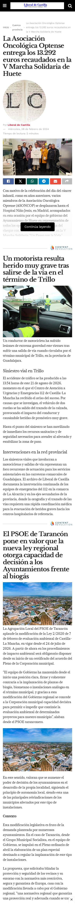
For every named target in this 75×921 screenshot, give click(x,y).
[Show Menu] (5, 5)
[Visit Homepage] (37, 5)
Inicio (6, 27)
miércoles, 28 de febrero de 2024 (28, 129)
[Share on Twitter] (20, 181)
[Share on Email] (55, 181)
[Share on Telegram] (44, 181)
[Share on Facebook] (8, 181)
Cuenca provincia (17, 27)
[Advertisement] (37, 911)
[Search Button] (70, 6)
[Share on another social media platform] (67, 181)
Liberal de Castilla (19, 124)
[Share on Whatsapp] (32, 181)
